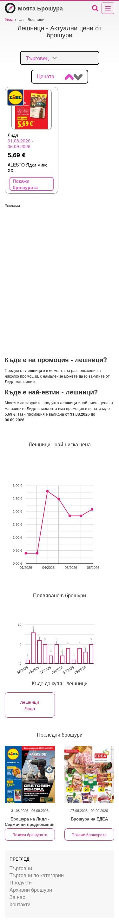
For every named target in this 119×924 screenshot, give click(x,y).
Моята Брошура (40, 8)
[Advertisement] (59, 267)
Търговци (21, 868)
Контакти (20, 904)
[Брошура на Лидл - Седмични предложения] (30, 774)
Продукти (21, 882)
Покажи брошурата (29, 834)
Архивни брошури (31, 889)
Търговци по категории (37, 875)
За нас (17, 897)
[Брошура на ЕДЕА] (89, 774)
